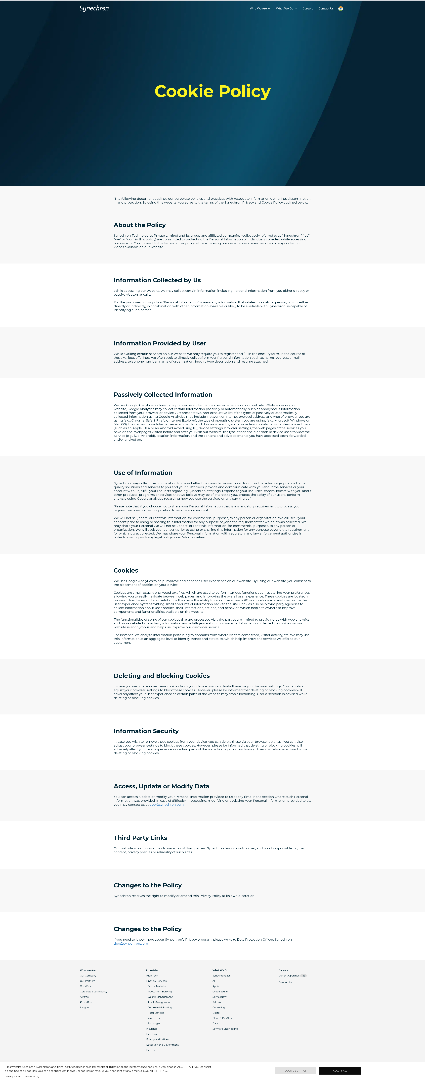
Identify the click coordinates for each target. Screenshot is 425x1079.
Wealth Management (160, 996)
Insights (84, 1007)
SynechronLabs (221, 975)
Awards (84, 996)
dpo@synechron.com (166, 805)
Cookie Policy (31, 1076)
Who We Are (87, 970)
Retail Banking (156, 1012)
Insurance (152, 1028)
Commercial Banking (160, 1007)
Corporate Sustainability (93, 991)
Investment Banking (160, 991)
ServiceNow (219, 996)
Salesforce (218, 1002)
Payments (154, 1018)
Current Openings (292, 975)
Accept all (340, 1070)
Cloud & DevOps (222, 1018)
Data (215, 1023)
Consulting (218, 1007)
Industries (152, 970)
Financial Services (156, 980)
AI (213, 980)
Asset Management (159, 1002)
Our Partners (87, 980)
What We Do (220, 970)
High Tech (152, 975)
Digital (216, 1012)
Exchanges (154, 1023)
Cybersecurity (220, 991)
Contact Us (286, 982)
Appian (216, 986)
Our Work (85, 986)
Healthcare (152, 1034)
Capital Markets (157, 986)
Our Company (88, 975)
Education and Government (162, 1044)
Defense (151, 1050)
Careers (283, 970)
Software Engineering (225, 1028)
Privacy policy (12, 1076)
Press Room (87, 1002)
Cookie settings (296, 1070)
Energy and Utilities (157, 1039)
